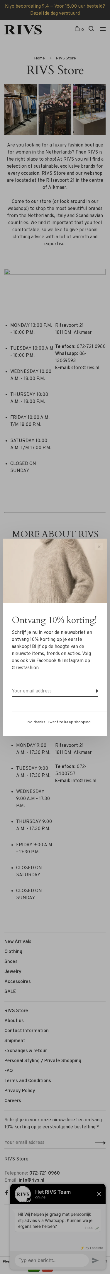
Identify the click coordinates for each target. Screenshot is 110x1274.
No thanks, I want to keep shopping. (59, 722)
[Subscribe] (91, 691)
